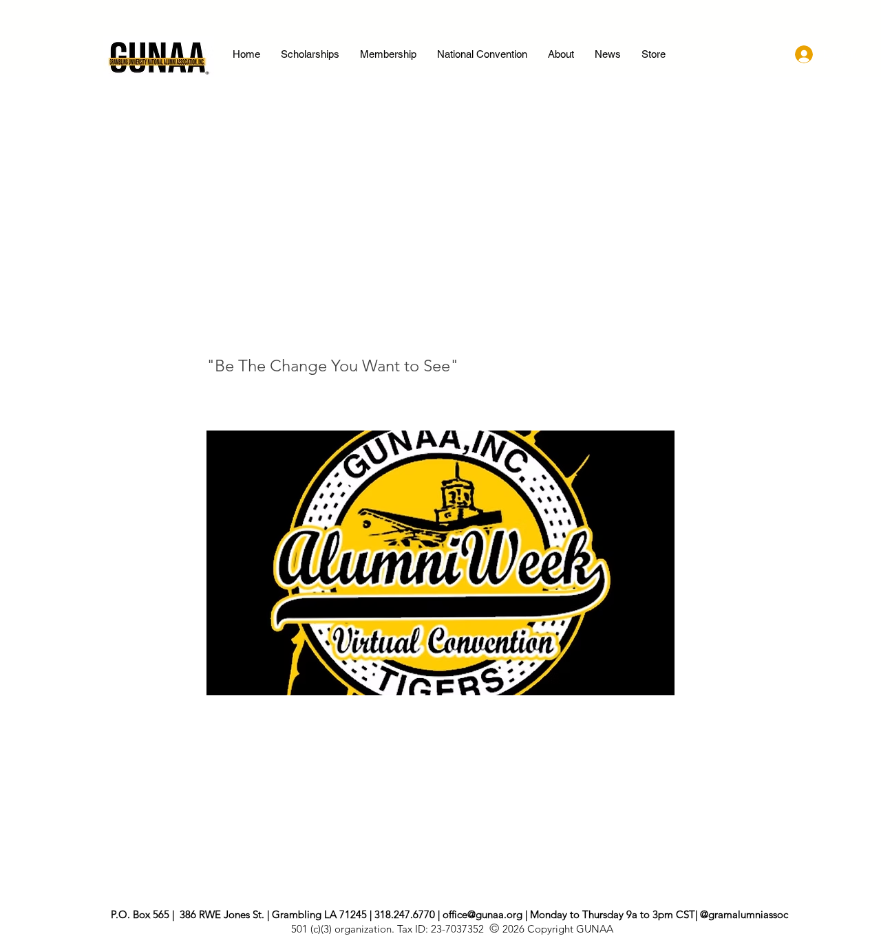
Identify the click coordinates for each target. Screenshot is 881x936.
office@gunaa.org (482, 914)
